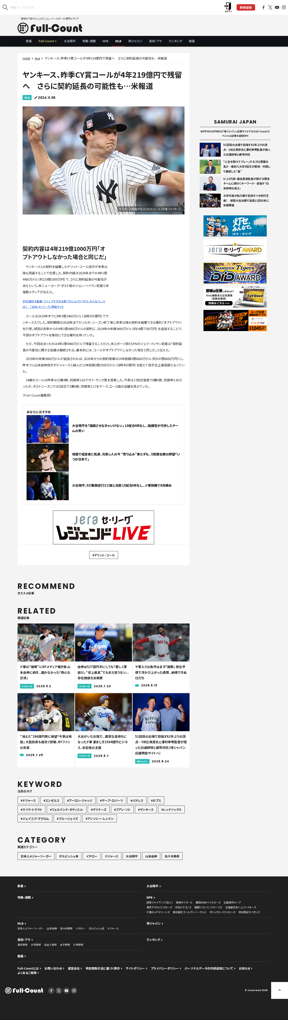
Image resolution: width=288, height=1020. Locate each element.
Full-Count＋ (48, 41)
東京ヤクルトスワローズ (159, 907)
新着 (29, 41)
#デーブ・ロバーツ (111, 800)
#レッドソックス (171, 809)
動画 (192, 41)
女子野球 (65, 944)
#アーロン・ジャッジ (79, 800)
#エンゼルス (51, 800)
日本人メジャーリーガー (36, 856)
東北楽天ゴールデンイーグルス (189, 912)
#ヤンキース (146, 809)
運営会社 (74, 968)
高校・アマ (155, 41)
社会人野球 (50, 944)
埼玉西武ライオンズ (249, 912)
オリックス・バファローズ (222, 912)
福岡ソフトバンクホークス (208, 907)
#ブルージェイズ (67, 818)
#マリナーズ (98, 809)
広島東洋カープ (232, 902)
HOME (26, 58)
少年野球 (78, 944)
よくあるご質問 (26, 973)
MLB (118, 41)
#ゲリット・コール (103, 555)
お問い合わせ (53, 968)
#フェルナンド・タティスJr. (66, 809)
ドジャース (111, 856)
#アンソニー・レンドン (100, 818)
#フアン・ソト (122, 809)
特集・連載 (89, 41)
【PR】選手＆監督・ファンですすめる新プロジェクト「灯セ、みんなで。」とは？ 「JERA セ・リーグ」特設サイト (64, 304)
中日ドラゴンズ (183, 907)
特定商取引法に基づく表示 (103, 968)
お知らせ (244, 968)
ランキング (175, 41)
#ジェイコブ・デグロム (35, 818)
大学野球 (36, 944)
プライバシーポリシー (165, 968)
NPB (105, 41)
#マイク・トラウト (31, 809)
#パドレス (137, 800)
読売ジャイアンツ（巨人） (160, 902)
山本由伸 (151, 856)
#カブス (156, 800)
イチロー (91, 856)
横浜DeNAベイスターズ (208, 902)
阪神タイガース (184, 902)
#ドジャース (28, 800)
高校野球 (22, 944)
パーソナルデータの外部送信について (208, 968)
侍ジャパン (135, 41)
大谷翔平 (70, 41)
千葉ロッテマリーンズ (158, 912)
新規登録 (246, 7)
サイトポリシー (135, 968)
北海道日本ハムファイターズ (240, 907)
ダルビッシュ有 (68, 856)
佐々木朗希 (172, 856)
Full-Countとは (28, 968)
